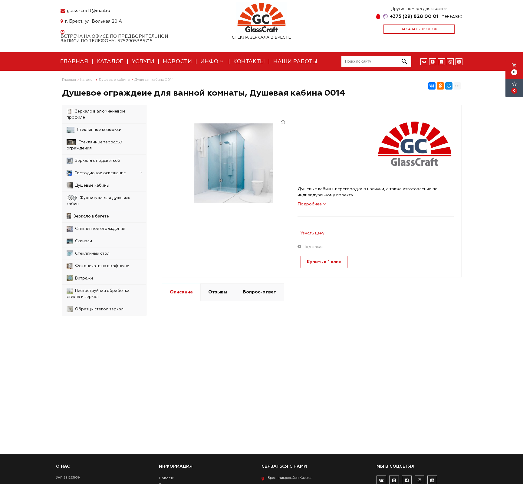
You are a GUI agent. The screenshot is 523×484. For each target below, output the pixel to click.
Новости (177, 61)
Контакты (249, 61)
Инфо (210, 61)
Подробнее (310, 204)
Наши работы (295, 61)
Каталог (110, 61)
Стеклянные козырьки (99, 129)
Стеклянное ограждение (100, 228)
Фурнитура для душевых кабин (98, 200)
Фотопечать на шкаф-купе (102, 265)
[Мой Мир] (448, 86)
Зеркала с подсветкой (97, 160)
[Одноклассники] (440, 86)
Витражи (84, 278)
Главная (74, 61)
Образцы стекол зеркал (99, 309)
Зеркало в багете (91, 216)
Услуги (143, 61)
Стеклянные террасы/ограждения (95, 145)
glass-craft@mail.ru (88, 10)
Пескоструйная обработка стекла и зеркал (98, 293)
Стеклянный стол (92, 253)
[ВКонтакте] (432, 86)
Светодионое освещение (100, 173)
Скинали (83, 241)
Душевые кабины (92, 185)
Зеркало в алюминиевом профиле (96, 114)
